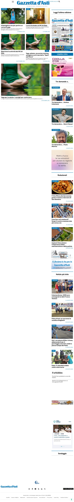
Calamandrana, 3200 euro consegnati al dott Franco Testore (61, 296)
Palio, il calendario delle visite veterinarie (60, 366)
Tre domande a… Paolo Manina (60, 145)
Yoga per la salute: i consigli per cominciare (16, 97)
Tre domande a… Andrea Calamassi (60, 103)
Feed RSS (8, 497)
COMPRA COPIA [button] (62, 54)
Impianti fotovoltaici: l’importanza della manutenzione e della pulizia (62, 244)
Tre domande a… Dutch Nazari (62, 124)
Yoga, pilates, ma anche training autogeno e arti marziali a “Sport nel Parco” (37, 55)
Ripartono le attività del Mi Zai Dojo (12, 52)
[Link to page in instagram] (29, 488)
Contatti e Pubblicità (15, 497)
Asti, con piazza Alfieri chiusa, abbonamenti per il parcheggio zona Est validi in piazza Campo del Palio (62, 342)
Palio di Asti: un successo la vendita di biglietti (61, 319)
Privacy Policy (49, 497)
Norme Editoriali (42, 497)
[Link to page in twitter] (44, 488)
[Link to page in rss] (38, 488)
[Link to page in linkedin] (41, 488)
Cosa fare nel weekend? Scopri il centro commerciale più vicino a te (62, 221)
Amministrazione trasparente (32, 497)
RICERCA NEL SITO (54, 1)
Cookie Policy (56, 497)
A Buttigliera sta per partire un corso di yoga (12, 26)
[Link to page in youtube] (35, 488)
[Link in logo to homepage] (13, 486)
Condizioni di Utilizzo (64, 497)
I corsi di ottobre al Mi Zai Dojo (36, 25)
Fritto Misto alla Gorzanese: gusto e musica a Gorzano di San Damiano (61, 197)
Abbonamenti (22, 497)
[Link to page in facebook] (32, 488)
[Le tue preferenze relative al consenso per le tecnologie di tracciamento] (71, 499)
